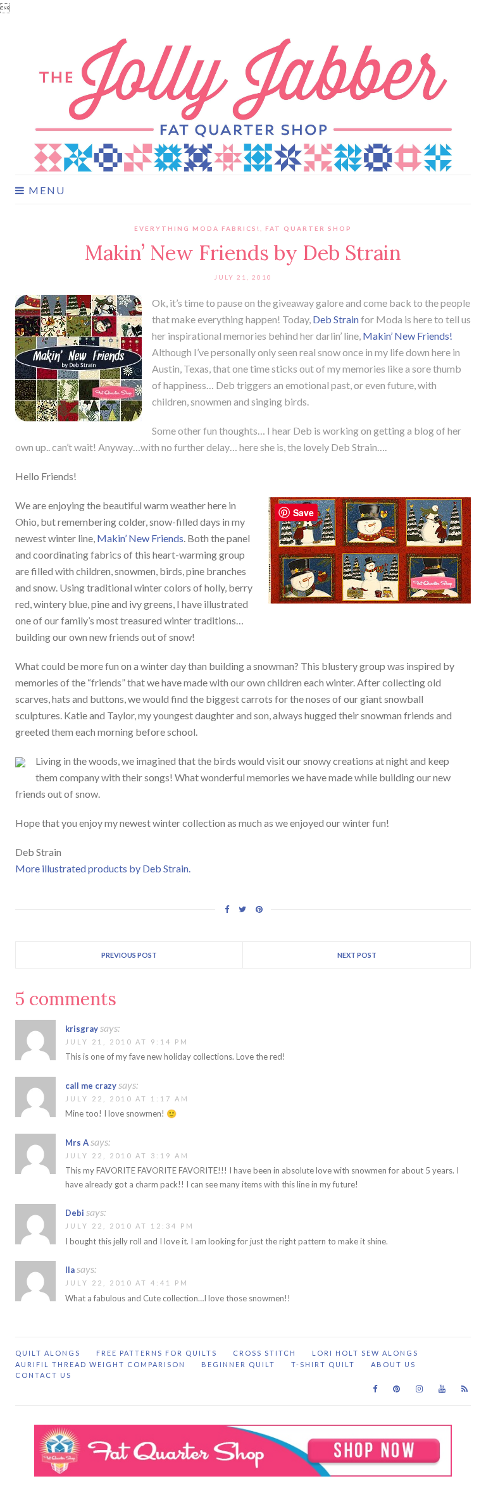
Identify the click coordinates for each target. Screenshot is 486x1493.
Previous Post (129, 955)
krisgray (81, 1029)
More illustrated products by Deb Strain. (102, 868)
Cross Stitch (264, 1353)
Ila (70, 1270)
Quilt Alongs (47, 1353)
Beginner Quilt (238, 1364)
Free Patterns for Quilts (156, 1353)
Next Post (357, 955)
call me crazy (90, 1086)
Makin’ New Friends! (407, 336)
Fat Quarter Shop (308, 228)
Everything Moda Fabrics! (197, 228)
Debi (74, 1213)
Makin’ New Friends (140, 538)
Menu (45, 190)
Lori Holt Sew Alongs (365, 1353)
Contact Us (43, 1375)
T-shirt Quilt (323, 1364)
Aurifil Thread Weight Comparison (100, 1364)
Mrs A (77, 1142)
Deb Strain (336, 319)
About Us (393, 1364)
